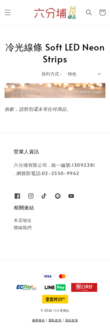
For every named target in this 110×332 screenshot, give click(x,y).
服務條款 (38, 320)
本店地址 (22, 220)
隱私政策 (55, 320)
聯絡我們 (22, 227)
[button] (7, 12)
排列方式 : (51, 74)
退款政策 (71, 320)
